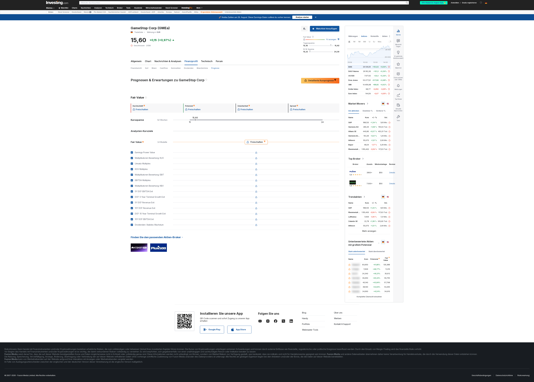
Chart (148, 61)
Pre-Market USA (100, 12)
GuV (146, 68)
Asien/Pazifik (187, 12)
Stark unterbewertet (356, 251)
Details (392, 173)
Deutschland (76, 12)
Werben (337, 318)
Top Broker (354, 158)
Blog (304, 312)
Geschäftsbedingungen (481, 375)
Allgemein (136, 61)
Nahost (177, 12)
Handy (305, 318)
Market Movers (356, 103)
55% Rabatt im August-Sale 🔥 (434, 3)
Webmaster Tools (310, 330)
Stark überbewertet (377, 251)
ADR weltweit (133, 12)
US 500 (351, 76)
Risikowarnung (523, 375)
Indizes (364, 36)
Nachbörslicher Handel (117, 12)
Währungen (353, 36)
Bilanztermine (202, 68)
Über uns (338, 312)
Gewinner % (368, 111)
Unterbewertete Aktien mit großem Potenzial (361, 243)
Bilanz (154, 68)
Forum (219, 61)
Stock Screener (171, 8)
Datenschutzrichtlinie (504, 375)
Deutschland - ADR (148, 12)
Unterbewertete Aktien (233, 12)
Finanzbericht (136, 68)
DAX (350, 67)
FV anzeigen (331, 39)
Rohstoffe (375, 36)
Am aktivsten (353, 111)
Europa (169, 12)
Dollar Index (353, 89)
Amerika (161, 12)
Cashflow (164, 68)
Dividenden (188, 68)
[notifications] (481, 2)
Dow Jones (353, 80)
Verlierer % (380, 111)
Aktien (50, 12)
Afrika (196, 12)
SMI (349, 85)
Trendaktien (355, 196)
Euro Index (352, 94)
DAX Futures (353, 71)
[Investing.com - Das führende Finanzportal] (57, 3)
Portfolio (306, 324)
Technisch (206, 61)
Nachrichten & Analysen (167, 61)
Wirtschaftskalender (154, 8)
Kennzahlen (176, 68)
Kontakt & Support (342, 324)
